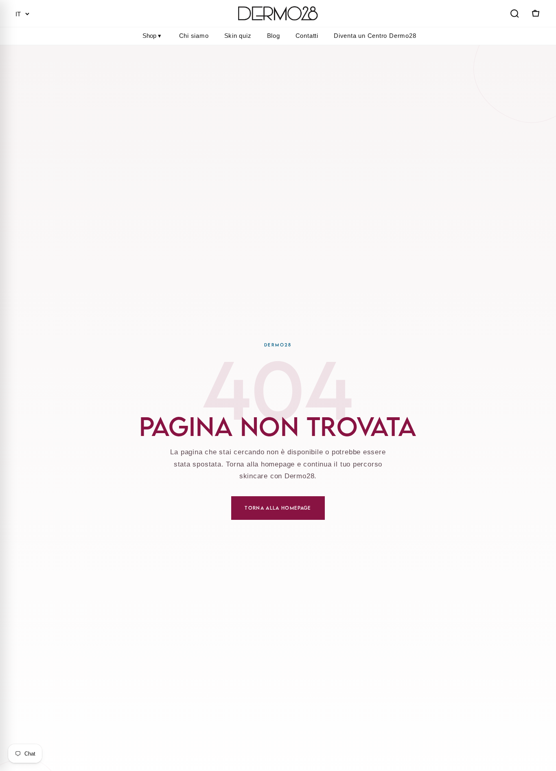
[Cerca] (514, 13)
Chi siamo (194, 35)
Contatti (307, 35)
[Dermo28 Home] (278, 13)
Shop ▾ (151, 35)
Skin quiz (238, 35)
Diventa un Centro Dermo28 (375, 35)
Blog (273, 35)
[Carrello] (535, 13)
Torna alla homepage (278, 508)
